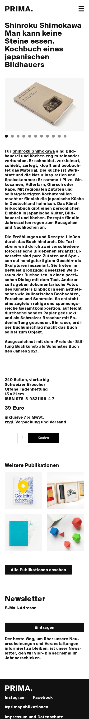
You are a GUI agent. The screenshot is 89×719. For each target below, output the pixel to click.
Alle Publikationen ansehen (38, 569)
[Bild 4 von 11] (24, 136)
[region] (44, 104)
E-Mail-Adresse (21, 607)
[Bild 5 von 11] (30, 136)
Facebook (43, 697)
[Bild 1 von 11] (6, 136)
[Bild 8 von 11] (47, 136)
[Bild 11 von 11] (65, 136)
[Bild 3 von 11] (18, 136)
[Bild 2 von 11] (12, 136)
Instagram (15, 697)
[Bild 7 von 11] (42, 136)
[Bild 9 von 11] (53, 136)
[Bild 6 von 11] (36, 136)
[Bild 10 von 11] (59, 136)
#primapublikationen (26, 706)
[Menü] (81, 8)
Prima (19, 8)
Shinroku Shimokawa (34, 151)
